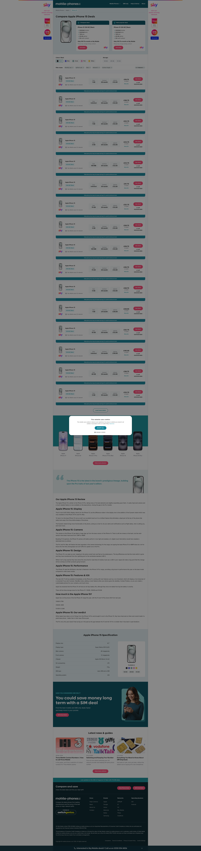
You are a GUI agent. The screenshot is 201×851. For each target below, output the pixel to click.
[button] (100, 432)
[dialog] (100, 425)
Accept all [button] (100, 428)
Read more (111, 423)
